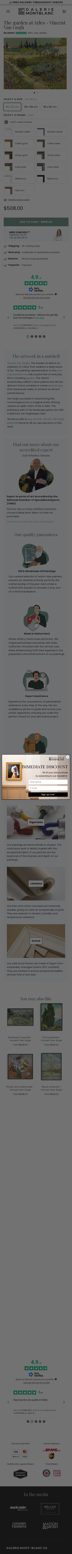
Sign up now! (48, 794)
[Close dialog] (67, 757)
